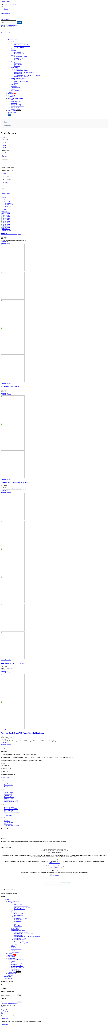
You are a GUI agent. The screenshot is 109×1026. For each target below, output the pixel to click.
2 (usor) (6, 156)
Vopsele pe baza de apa (17, 104)
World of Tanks (15, 90)
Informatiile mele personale (11, 825)
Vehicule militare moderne (21, 70)
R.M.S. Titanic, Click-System (11, 234)
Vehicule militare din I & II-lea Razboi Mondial (27, 75)
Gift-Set (13, 84)
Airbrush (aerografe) (16, 101)
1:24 (5, 145)
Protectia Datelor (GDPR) (11, 809)
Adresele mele (8, 824)
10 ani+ (5, 182)
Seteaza (8, 1)
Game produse (8, 116)
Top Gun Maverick (19, 47)
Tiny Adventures (11, 112)
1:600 (5, 147)
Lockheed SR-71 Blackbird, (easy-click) (14, 482)
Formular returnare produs (11, 800)
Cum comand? (8, 794)
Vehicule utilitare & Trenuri (18, 78)
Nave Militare (18, 64)
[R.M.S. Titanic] (5, 212)
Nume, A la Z (7, 201)
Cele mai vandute (8, 785)
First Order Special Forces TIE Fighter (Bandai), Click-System (22, 733)
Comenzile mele (8, 822)
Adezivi (13, 100)
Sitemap (6, 786)
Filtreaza (3, 137)
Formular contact (5, 777)
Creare (19, 995)
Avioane (13, 41)
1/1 (5, 209)
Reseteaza (3, 1)
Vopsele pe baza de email (17, 106)
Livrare (6, 9)
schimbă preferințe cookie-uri (54, 867)
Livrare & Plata (8, 795)
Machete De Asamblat (13, 39)
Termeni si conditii (9, 807)
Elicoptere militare (19, 53)
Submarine (17, 66)
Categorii (6, 38)
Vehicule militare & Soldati (18, 69)
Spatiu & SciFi (15, 67)
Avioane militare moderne (21, 44)
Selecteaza (3, 197)
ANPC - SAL (8, 815)
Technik (13, 89)
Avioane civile (18, 43)
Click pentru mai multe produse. (9, 25)
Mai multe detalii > (54, 863)
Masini (13, 55)
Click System (11, 95)
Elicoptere (13, 50)
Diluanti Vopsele (15, 109)
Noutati (7, 115)
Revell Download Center (11, 801)
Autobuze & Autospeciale (21, 81)
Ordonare (6, 200)
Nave (12, 61)
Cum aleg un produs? (10, 792)
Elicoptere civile (18, 52)
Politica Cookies (8, 810)
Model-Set (14, 86)
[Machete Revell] (5, 13)
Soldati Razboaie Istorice (21, 76)
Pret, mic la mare (8, 204)
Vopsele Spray (15, 107)
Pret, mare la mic (8, 206)
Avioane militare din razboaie (22, 46)
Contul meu (7, 821)
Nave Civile (17, 63)
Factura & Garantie (9, 797)
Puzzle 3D (10, 113)
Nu (4, 173)
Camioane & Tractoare (20, 80)
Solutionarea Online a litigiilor (12, 812)
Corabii (13, 49)
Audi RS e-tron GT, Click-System (12, 663)
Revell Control (11, 96)
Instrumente (14, 103)
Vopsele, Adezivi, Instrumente (15, 98)
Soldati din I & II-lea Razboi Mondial (24, 72)
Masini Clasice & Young (20, 56)
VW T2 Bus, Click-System (10, 387)
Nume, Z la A (7, 203)
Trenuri (16, 83)
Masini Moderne (18, 58)
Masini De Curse (18, 59)
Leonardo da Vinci (16, 87)
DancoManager (65, 882)
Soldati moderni (18, 73)
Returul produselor (9, 798)
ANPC (6, 813)
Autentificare (4, 1018)
